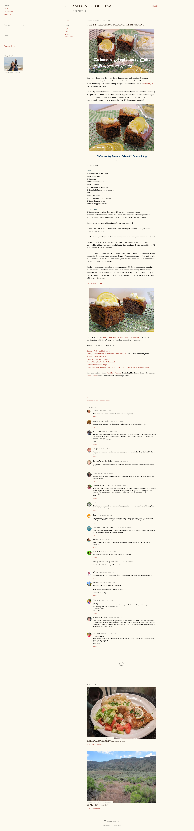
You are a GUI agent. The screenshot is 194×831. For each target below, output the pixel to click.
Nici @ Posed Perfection (101, 485)
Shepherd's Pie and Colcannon (98, 351)
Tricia (95, 539)
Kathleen (96, 582)
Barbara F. (96, 503)
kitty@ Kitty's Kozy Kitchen (102, 449)
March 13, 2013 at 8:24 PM (118, 485)
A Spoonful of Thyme (92, 6)
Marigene (96, 551)
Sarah (95, 515)
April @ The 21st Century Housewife (105, 562)
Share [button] (67, 21)
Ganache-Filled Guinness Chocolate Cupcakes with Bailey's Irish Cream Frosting (118, 367)
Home (74, 11)
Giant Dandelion (98, 804)
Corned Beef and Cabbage (97, 365)
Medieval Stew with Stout (96, 356)
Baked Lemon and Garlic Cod (106, 740)
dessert (67, 34)
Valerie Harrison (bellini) (101, 421)
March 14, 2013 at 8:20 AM (105, 539)
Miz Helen (96, 600)
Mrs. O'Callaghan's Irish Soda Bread (101, 362)
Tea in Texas (97, 431)
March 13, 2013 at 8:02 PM (105, 473)
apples (67, 29)
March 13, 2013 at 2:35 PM (104, 411)
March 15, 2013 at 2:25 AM (106, 572)
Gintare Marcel (116, 825)
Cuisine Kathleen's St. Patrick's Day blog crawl (121, 337)
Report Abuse (9, 46)
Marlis (95, 473)
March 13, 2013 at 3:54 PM (117, 421)
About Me (82, 11)
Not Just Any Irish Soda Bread (98, 359)
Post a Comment (97, 744)
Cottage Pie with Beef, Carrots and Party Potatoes (106, 354)
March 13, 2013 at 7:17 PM (121, 461)
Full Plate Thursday (114, 373)
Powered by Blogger (113, 821)
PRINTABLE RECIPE (94, 283)
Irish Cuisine (69, 37)
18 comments (96, 808)
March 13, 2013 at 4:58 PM (109, 431)
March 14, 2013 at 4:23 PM (108, 551)
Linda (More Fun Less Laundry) (104, 527)
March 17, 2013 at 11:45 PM (115, 617)
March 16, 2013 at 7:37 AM (108, 600)
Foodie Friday (92, 376)
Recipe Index (8, 11)
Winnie (95, 572)
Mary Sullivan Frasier (100, 618)
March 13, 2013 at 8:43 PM (108, 503)
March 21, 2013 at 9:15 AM (108, 633)
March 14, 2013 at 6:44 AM (123, 527)
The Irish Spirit (147, 84)
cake (66, 31)
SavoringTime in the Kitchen (103, 461)
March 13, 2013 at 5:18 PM (120, 449)
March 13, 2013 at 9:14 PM (105, 515)
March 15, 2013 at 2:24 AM (126, 562)
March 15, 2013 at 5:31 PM (107, 582)
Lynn (95, 411)
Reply (95, 417)
